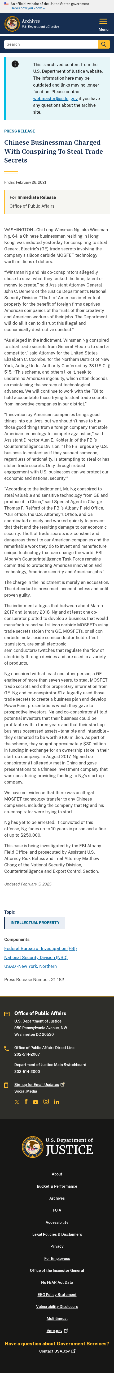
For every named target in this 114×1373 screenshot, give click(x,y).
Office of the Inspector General (57, 1270)
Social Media (25, 1091)
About (57, 1174)
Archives (57, 1198)
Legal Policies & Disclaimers (57, 1234)
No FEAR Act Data (57, 1282)
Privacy (57, 1246)
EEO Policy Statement (57, 1295)
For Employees (57, 1258)
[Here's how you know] (57, 6)
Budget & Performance (57, 1186)
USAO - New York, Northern (30, 966)
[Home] (32, 30)
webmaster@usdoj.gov (55, 98)
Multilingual (57, 1318)
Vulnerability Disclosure (57, 1306)
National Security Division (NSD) (36, 957)
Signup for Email (36, 1085)
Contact (54, 1351)
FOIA (57, 1210)
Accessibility (57, 1222)
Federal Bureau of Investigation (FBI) (40, 948)
